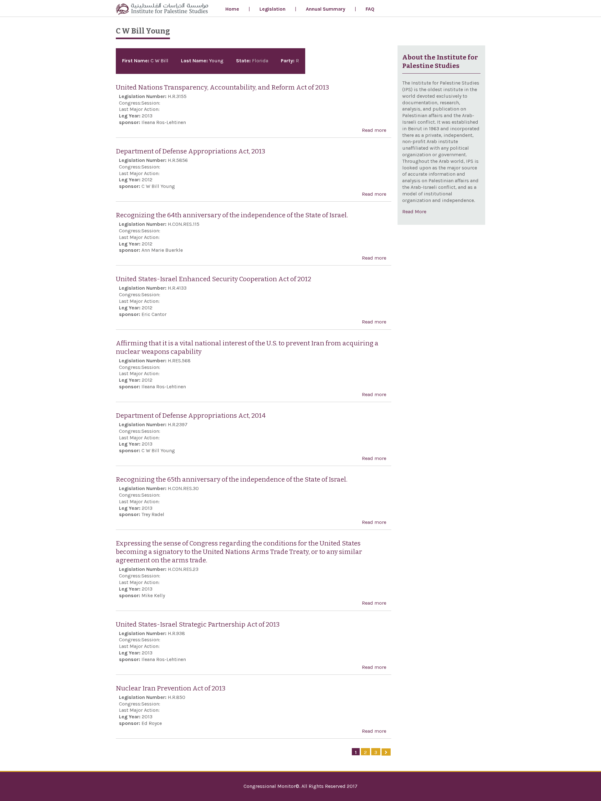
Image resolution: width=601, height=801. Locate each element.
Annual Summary (325, 9)
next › (386, 752)
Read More (414, 211)
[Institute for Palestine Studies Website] (162, 10)
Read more (374, 130)
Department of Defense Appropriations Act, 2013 (190, 151)
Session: (150, 103)
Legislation (272, 9)
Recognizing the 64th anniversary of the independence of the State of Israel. (232, 215)
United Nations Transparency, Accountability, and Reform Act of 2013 (222, 87)
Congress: (130, 103)
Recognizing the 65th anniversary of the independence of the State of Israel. (231, 479)
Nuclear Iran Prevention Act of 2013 (170, 688)
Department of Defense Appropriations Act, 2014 (191, 416)
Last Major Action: (139, 109)
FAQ (370, 9)
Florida (260, 61)
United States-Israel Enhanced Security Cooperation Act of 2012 (213, 279)
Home (232, 9)
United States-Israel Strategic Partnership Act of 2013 (198, 624)
